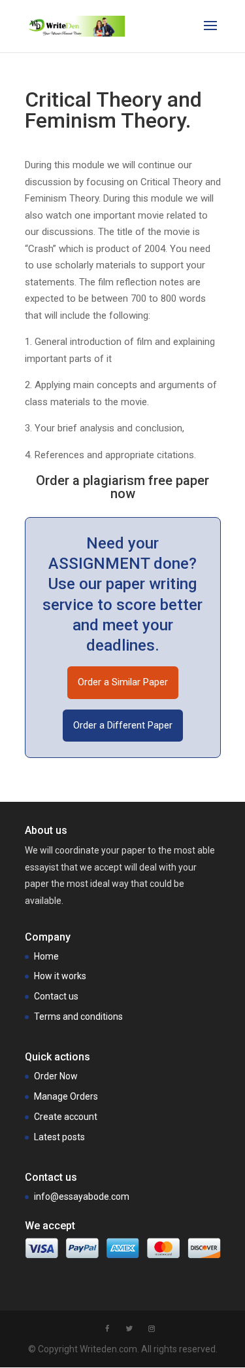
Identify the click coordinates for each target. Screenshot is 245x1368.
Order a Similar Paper (123, 682)
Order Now (56, 1076)
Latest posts (59, 1137)
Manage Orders (66, 1096)
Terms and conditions (78, 1016)
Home (46, 956)
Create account (65, 1116)
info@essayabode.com (81, 1196)
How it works (60, 976)
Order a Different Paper (122, 725)
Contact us (56, 996)
